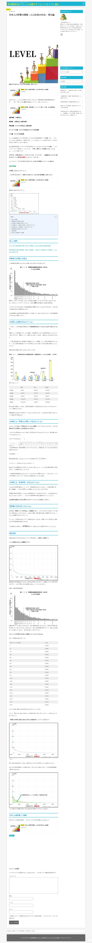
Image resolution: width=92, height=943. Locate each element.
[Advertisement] (33, 31)
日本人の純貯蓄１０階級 (18, 232)
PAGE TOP (88, 914)
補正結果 (14, 230)
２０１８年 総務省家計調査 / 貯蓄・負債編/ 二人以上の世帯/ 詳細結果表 (29, 245)
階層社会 (8, 9)
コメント (12, 876)
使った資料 (14, 219)
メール (11, 902)
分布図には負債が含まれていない (20, 223)
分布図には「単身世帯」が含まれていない (22, 227)
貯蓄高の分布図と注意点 (18, 221)
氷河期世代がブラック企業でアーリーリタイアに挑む (33, 4)
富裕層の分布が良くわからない (19, 228)
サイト (11, 909)
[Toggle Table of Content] (54, 217)
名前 (10, 896)
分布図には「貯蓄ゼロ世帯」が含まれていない (23, 225)
